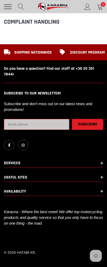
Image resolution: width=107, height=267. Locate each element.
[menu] (8, 7)
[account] (87, 7)
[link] (9, 145)
